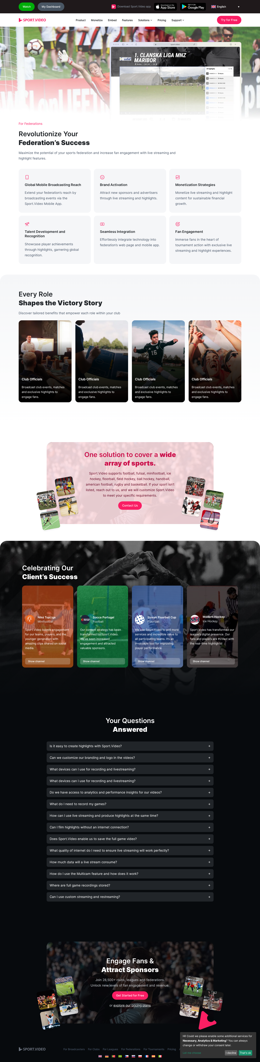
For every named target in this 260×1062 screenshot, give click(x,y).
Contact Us (130, 505)
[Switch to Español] (153, 1056)
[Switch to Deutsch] (106, 1056)
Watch (27, 6)
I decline (231, 1052)
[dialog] (218, 1045)
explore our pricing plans (132, 1005)
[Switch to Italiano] (160, 1056)
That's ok (245, 1052)
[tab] (130, 746)
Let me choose (192, 1052)
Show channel (36, 661)
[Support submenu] (183, 20)
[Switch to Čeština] (126, 1056)
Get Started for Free (130, 995)
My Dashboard (51, 6)
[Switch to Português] (113, 1056)
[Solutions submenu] (151, 20)
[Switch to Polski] (140, 1056)
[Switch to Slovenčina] (133, 1056)
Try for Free (229, 20)
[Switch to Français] (146, 1056)
